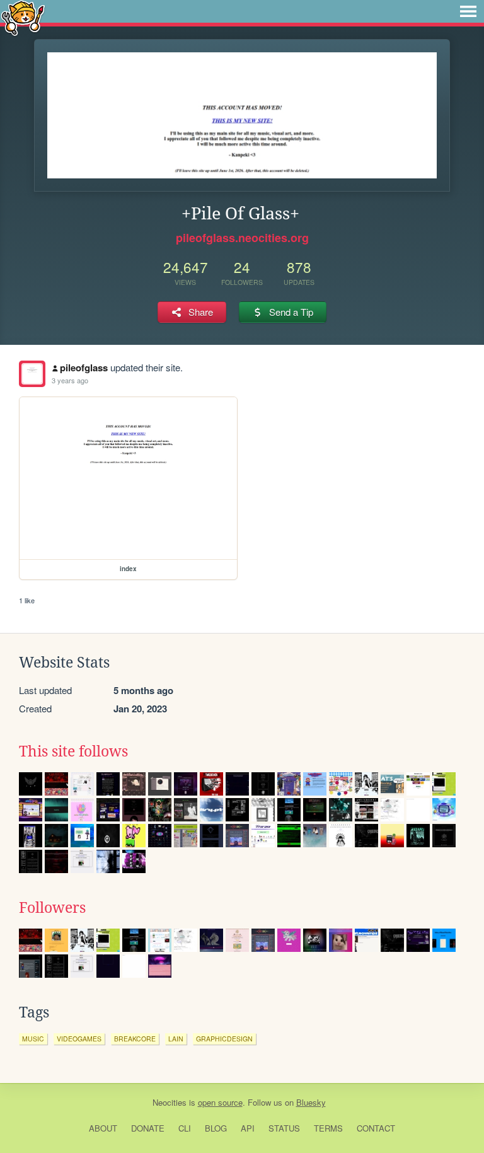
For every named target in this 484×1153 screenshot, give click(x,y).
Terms (328, 1128)
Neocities (170, 1102)
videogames (79, 1038)
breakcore (135, 1038)
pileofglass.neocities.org (242, 237)
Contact (376, 1128)
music (33, 1038)
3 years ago (70, 380)
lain (175, 1038)
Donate (147, 1128)
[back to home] (23, 17)
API (248, 1128)
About (103, 1128)
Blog (216, 1128)
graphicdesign (224, 1038)
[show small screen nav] (468, 11)
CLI (184, 1128)
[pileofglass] (32, 374)
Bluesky (311, 1102)
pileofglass (84, 367)
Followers (52, 908)
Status (284, 1128)
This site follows (73, 751)
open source (220, 1102)
